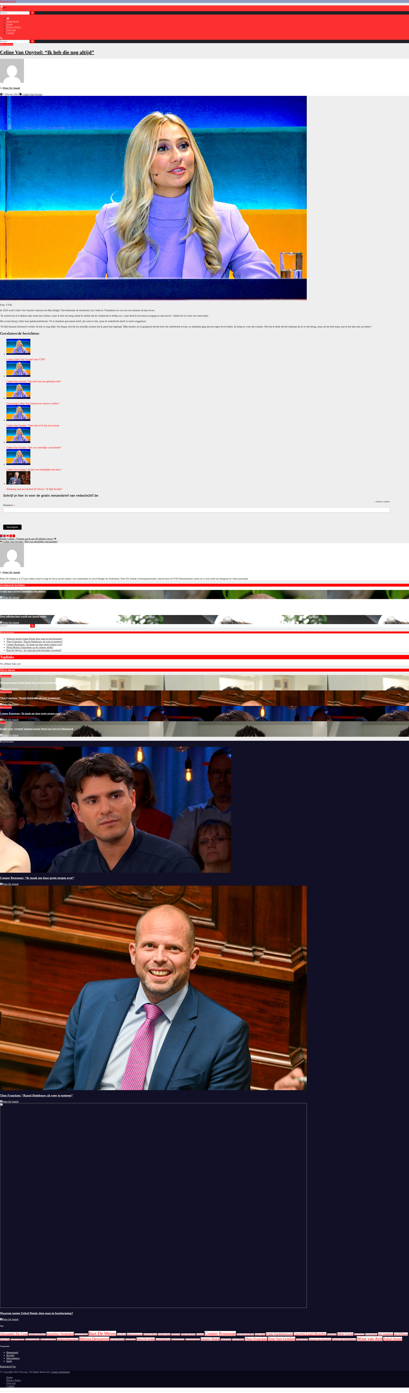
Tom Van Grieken (281, 1339)
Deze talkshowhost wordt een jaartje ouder (23, 616)
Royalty (10, 1355)
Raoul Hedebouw (162, 1339)
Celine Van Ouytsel (32, 94)
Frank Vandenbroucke (279, 1334)
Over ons (11, 30)
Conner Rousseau (220, 1333)
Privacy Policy (13, 27)
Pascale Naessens (117, 1339)
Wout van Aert (369, 1338)
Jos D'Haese (401, 1334)
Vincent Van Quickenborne (344, 1339)
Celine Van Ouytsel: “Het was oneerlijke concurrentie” (30, 541)
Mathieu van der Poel (48, 1339)
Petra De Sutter (145, 1339)
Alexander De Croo (14, 1334)
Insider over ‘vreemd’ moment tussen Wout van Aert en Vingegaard (36, 728)
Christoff (200, 1334)
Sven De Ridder (238, 1340)
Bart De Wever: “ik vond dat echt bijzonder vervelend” (34, 650)
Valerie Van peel (302, 1340)
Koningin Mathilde (17, 1339)
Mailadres (9, 505)
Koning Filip (5, 1339)
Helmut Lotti (332, 1334)
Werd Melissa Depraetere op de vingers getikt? (29, 647)
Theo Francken (256, 1339)
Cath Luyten (175, 1334)
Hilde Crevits (345, 1334)
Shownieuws (6, 44)
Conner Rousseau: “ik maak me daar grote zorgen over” (34, 644)
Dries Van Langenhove (245, 1334)
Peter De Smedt (11, 88)
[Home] (1, 6)
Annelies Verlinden (60, 1334)
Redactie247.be (8, 1)
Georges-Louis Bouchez (310, 1334)
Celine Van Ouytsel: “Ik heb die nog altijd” (47, 52)
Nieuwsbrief (12, 21)
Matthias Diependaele (68, 1339)
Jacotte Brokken (371, 1334)
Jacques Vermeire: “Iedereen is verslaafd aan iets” (27, 603)
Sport (2, 722)
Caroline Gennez (164, 1334)
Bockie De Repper (150, 1334)
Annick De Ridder (81, 1334)
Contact (10, 32)
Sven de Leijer (225, 1340)
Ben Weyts (121, 1334)
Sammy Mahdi (210, 1339)
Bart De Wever (102, 1333)
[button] (1, 9)
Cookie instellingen (60, 1372)
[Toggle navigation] (5, 7)
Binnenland (6, 676)
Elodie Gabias (260, 1334)
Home (9, 24)
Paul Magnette (130, 1339)
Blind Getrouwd (135, 1334)
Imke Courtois (359, 1334)
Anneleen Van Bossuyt (37, 1334)
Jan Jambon (385, 1334)
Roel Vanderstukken (192, 1339)
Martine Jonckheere (32, 1339)
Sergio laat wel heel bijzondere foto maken (23, 591)
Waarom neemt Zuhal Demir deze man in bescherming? (34, 638)
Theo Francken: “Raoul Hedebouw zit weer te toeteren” (34, 641)
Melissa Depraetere (94, 1339)
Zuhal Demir (392, 1339)
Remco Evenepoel (178, 1339)
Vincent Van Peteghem (320, 1339)
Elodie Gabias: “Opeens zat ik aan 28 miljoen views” (27, 538)
